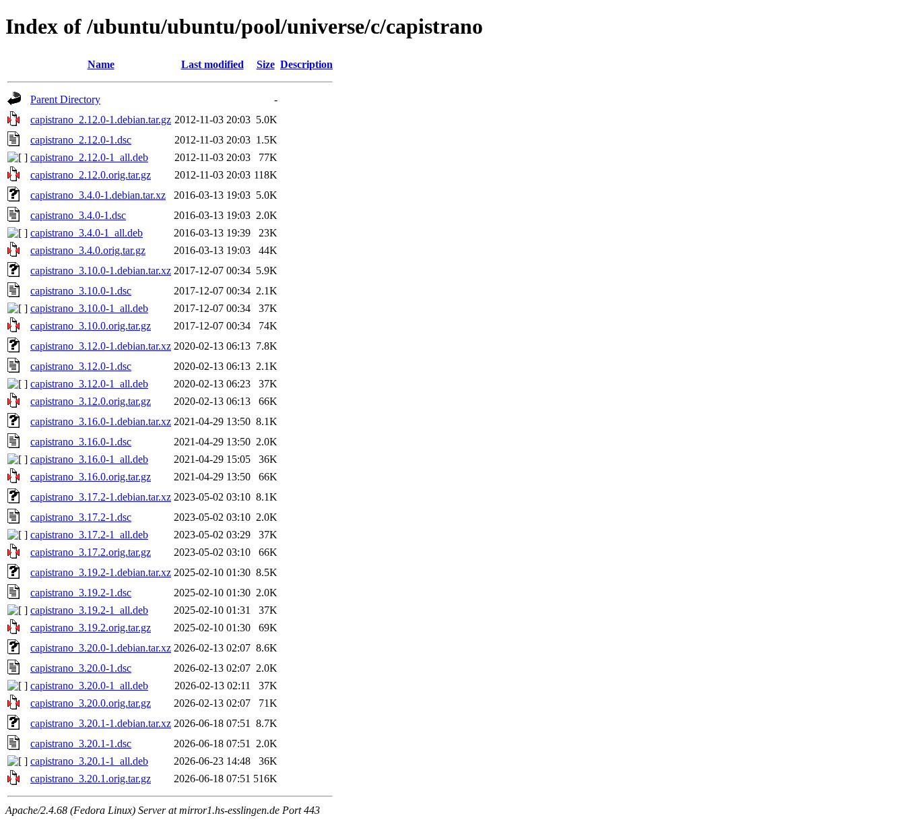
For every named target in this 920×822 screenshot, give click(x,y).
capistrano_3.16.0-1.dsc (80, 441)
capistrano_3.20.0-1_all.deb (89, 685)
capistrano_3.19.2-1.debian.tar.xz (100, 572)
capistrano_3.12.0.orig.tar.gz (90, 401)
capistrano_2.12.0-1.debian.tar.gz (100, 119)
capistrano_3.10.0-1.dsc (80, 290)
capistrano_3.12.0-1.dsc (80, 366)
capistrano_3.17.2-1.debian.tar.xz (100, 497)
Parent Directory (65, 99)
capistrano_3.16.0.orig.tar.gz (90, 476)
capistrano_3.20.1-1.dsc (80, 743)
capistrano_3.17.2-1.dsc (80, 517)
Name (101, 64)
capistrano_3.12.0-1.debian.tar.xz (100, 346)
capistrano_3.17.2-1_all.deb (89, 534)
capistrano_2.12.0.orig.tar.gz (90, 175)
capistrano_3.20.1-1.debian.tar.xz (100, 723)
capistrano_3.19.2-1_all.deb (89, 610)
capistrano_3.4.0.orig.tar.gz (87, 250)
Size (266, 64)
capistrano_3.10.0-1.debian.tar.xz (100, 270)
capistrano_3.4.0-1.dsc (78, 215)
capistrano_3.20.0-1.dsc (80, 668)
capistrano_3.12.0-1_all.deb (89, 383)
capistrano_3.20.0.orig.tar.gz (90, 703)
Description (306, 64)
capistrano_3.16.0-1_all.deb (89, 459)
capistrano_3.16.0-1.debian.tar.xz (100, 421)
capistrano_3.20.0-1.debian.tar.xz (100, 648)
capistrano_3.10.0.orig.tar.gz (90, 325)
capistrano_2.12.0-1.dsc (80, 140)
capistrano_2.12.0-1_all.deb (89, 157)
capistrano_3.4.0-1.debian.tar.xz (98, 195)
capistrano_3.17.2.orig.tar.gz (90, 552)
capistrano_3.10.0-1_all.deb (89, 308)
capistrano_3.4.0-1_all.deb (86, 233)
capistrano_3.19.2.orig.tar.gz (90, 627)
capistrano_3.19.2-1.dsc (80, 592)
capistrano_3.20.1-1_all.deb (89, 761)
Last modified (212, 64)
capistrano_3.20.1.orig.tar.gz (90, 778)
